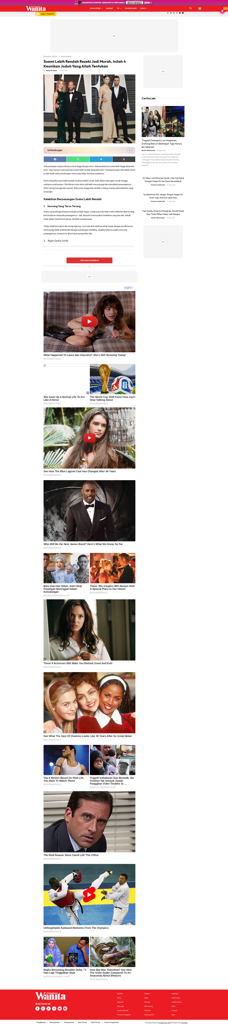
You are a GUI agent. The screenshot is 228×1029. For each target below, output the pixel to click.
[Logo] (36, 8)
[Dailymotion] (182, 13)
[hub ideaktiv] (199, 7)
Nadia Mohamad (148, 150)
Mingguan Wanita (50, 56)
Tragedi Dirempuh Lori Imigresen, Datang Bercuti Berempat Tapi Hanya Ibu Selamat (162, 143)
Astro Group (184, 1022)
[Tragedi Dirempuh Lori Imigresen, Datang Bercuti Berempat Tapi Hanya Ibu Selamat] (163, 121)
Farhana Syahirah (158, 185)
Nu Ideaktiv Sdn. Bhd (164, 1022)
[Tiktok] (176, 13)
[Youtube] (179, 13)
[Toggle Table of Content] (128, 150)
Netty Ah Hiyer (51, 70)
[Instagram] (170, 13)
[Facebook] (167, 13)
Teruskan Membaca (89, 260)
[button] (190, 8)
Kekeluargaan (66, 56)
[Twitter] (173, 13)
